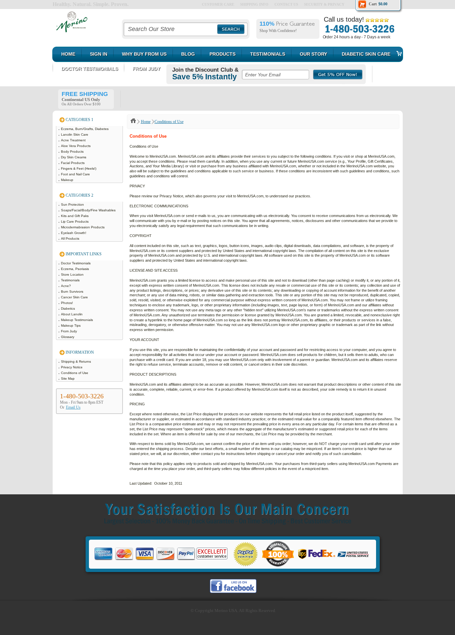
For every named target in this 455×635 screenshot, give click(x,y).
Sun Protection (73, 204)
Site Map (68, 378)
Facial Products (73, 163)
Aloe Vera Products (76, 146)
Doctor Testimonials (76, 263)
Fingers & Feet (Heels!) (79, 168)
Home (146, 121)
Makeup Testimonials (77, 320)
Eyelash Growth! (74, 233)
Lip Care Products (75, 221)
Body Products (73, 151)
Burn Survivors (72, 291)
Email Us (73, 407)
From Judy (69, 331)
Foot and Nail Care (76, 174)
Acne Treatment (74, 140)
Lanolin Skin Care (75, 134)
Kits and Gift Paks (75, 216)
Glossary (68, 337)
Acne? (66, 286)
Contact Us (286, 4)
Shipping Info (254, 4)
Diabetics (68, 308)
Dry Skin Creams (74, 157)
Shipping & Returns (76, 361)
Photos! (67, 303)
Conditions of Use (75, 373)
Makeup (67, 180)
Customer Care (218, 4)
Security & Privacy (324, 4)
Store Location (73, 274)
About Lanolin (72, 314)
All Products (70, 238)
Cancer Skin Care (75, 297)
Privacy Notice (72, 367)
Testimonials (71, 280)
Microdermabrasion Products (83, 227)
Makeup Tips (71, 325)
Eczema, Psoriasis (75, 269)
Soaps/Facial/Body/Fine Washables (89, 210)
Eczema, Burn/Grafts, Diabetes (85, 129)
